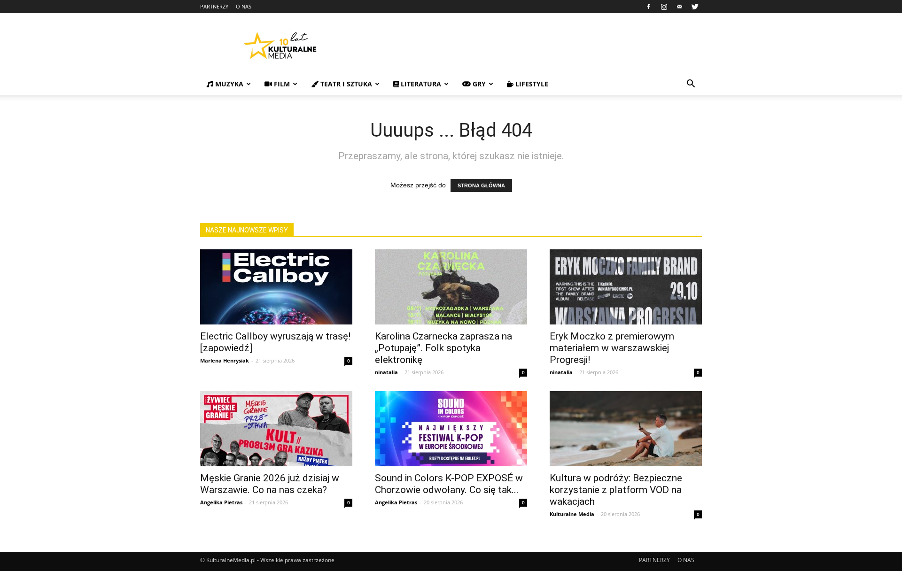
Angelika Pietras (221, 502)
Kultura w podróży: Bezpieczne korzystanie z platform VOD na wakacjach (616, 489)
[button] (690, 84)
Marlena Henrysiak (224, 360)
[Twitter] (695, 6)
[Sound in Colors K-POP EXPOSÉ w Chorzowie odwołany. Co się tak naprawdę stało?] (451, 428)
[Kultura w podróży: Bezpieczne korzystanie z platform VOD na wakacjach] (626, 428)
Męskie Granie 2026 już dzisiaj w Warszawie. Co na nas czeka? (269, 483)
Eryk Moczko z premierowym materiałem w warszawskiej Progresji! (612, 348)
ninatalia (386, 372)
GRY (478, 83)
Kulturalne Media (572, 513)
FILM (281, 83)
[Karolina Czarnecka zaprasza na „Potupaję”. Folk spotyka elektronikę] (451, 286)
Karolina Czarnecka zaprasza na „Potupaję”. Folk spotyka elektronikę (443, 348)
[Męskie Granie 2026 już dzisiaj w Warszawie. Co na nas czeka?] (276, 428)
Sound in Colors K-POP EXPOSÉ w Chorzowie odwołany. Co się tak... (449, 483)
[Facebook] (648, 6)
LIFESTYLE (530, 83)
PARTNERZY (214, 6)
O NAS (243, 6)
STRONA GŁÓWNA (481, 185)
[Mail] (679, 6)
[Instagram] (664, 6)
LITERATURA (420, 83)
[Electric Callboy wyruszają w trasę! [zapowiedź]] (276, 286)
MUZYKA (228, 83)
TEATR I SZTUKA (345, 83)
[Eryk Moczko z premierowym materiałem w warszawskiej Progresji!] (626, 286)
